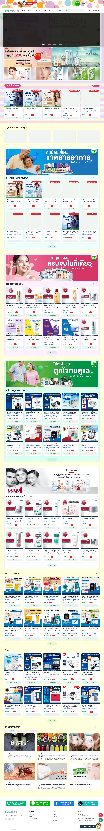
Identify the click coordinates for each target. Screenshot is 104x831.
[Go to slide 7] (48, 44)
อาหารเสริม (30, 11)
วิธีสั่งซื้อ (55, 814)
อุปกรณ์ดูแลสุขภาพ (33, 731)
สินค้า (6, 731)
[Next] (98, 104)
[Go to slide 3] (42, 44)
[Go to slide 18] (61, 44)
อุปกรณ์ (45, 11)
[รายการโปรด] (93, 10)
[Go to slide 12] (54, 44)
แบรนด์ (24, 11)
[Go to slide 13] (55, 44)
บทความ (51, 11)
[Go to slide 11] (53, 44)
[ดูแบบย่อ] (20, 96)
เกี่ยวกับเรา (55, 823)
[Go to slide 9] (50, 44)
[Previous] (5, 104)
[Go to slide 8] (49, 44)
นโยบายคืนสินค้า (56, 818)
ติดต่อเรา (55, 821)
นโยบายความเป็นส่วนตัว (82, 829)
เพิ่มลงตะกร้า (14, 118)
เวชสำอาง (38, 11)
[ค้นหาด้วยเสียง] (101, 820)
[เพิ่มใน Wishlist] (20, 93)
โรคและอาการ (19, 731)
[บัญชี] (98, 11)
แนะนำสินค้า (12, 731)
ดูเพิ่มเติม (51, 246)
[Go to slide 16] (59, 44)
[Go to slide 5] (44, 44)
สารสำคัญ (41, 731)
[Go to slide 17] (60, 44)
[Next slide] (98, 29)
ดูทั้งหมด (95, 85)
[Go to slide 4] (43, 44)
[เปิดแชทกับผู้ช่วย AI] (99, 826)
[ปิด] (102, 4)
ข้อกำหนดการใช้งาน (91, 829)
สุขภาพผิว (26, 731)
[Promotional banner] (28, 57)
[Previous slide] (5, 29)
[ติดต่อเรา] (101, 815)
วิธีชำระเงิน (55, 816)
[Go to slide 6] (46, 44)
